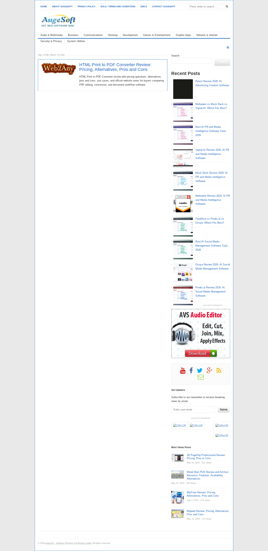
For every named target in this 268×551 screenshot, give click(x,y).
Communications (93, 35)
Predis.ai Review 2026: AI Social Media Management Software (210, 291)
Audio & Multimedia (51, 35)
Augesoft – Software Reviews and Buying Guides (68, 543)
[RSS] (228, 47)
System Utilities (76, 41)
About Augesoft (62, 6)
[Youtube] (184, 372)
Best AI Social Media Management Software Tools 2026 (211, 245)
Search (175, 55)
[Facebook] (193, 372)
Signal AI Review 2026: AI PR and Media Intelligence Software (212, 154)
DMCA (143, 6)
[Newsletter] (203, 378)
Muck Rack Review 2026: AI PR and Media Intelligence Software (211, 177)
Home (43, 6)
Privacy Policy (87, 6)
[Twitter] (202, 372)
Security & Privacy (51, 41)
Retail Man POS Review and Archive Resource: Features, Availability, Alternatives (207, 475)
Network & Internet (207, 35)
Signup (223, 409)
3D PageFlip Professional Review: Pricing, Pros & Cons (206, 457)
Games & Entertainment (156, 35)
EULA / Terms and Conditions (118, 6)
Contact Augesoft (163, 6)
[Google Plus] (211, 372)
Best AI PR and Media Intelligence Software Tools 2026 (210, 131)
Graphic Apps (183, 35)
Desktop (113, 35)
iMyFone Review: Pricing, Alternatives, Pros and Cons (203, 494)
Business (73, 35)
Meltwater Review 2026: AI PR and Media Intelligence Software (212, 200)
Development (130, 35)
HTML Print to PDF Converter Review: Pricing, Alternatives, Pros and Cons (115, 67)
